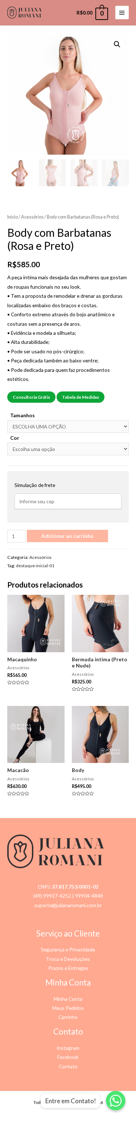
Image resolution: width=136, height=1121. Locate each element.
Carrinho (68, 1017)
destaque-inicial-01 (35, 565)
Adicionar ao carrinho (67, 536)
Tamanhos (22, 415)
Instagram (68, 1048)
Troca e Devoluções (68, 959)
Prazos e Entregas (68, 968)
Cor (14, 438)
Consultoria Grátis (31, 397)
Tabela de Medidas (80, 397)
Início (12, 217)
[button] (117, 44)
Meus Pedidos (68, 1008)
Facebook (68, 1057)
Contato (68, 1066)
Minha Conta (68, 999)
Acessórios (32, 217)
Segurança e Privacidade (68, 949)
